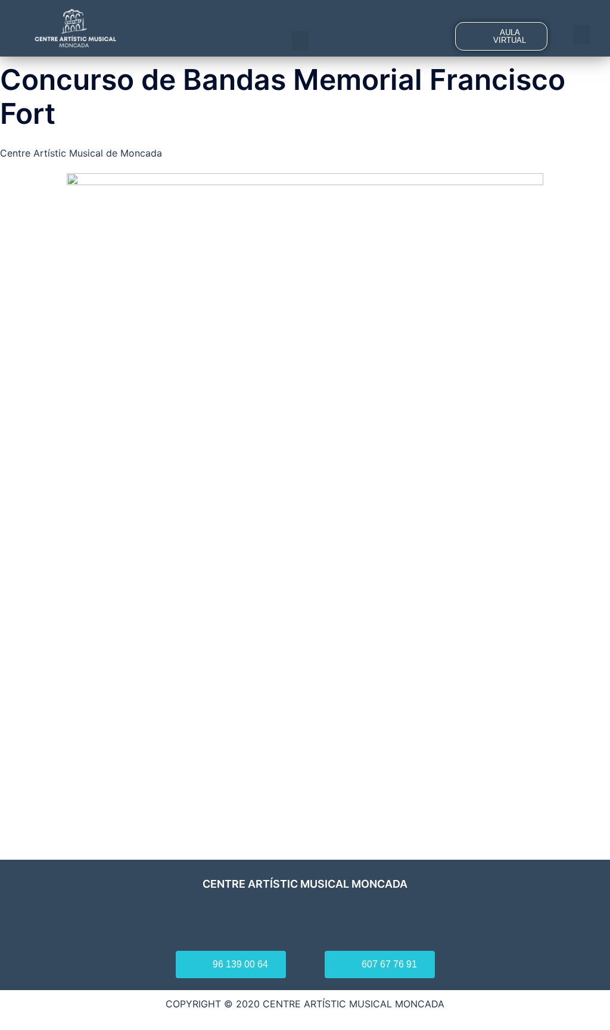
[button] (300, 41)
